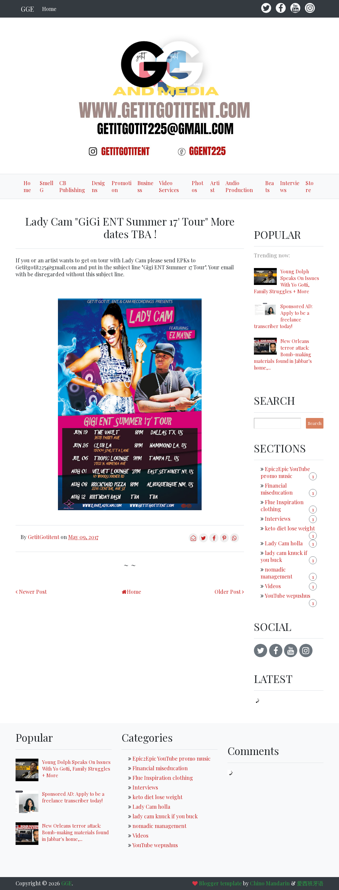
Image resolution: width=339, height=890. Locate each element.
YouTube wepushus (287, 595)
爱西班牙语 (310, 883)
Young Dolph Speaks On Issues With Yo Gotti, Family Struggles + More (286, 281)
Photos (197, 186)
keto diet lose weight (290, 528)
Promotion (121, 186)
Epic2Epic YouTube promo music (285, 472)
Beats (269, 186)
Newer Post (33, 591)
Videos (273, 585)
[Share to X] (203, 540)
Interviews (289, 186)
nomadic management (276, 573)
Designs (98, 186)
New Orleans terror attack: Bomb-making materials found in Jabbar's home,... (283, 354)
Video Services (169, 186)
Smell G (46, 186)
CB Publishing (72, 186)
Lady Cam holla (284, 543)
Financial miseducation (277, 489)
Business (145, 186)
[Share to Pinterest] (224, 540)
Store (310, 186)
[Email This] (193, 540)
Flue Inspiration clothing (162, 777)
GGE (27, 8)
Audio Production (239, 186)
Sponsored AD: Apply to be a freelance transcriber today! (283, 316)
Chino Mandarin (270, 883)
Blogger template (220, 883)
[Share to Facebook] (213, 540)
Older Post (228, 591)
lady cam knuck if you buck (165, 816)
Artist (214, 186)
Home (49, 8)
